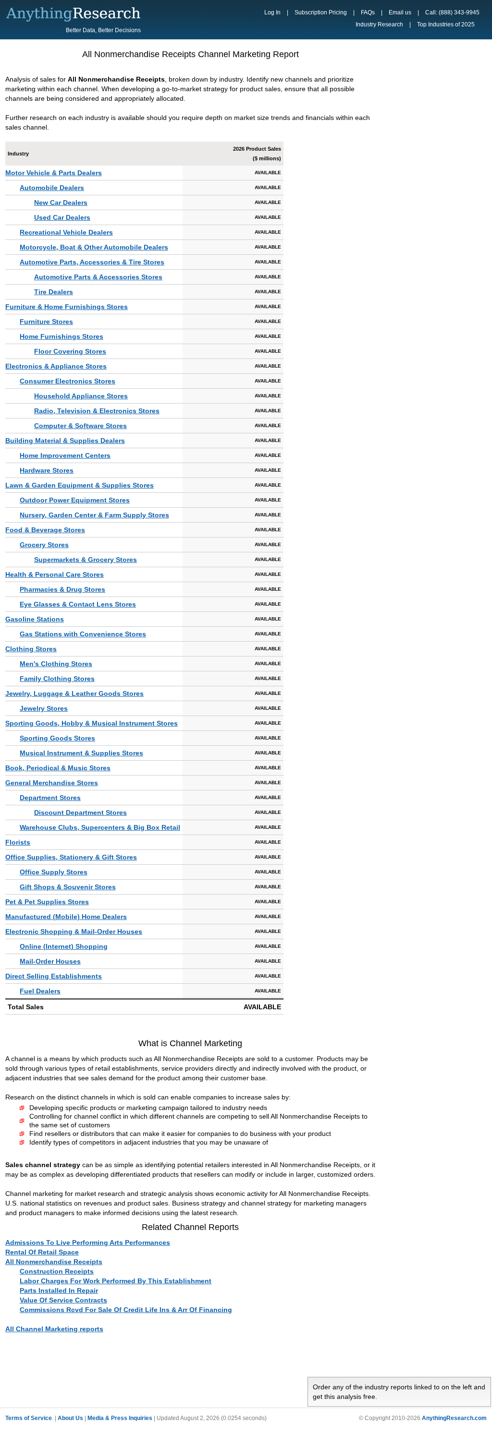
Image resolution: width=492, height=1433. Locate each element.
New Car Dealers (60, 202)
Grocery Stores (44, 545)
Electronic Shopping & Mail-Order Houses (73, 931)
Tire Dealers (53, 292)
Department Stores (50, 797)
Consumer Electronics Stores (67, 381)
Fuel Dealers (40, 991)
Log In (272, 12)
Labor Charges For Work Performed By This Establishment (115, 1281)
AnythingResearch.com (454, 1418)
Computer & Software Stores (80, 426)
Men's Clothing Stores (56, 664)
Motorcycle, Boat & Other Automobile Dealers (94, 247)
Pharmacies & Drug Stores (62, 589)
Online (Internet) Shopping (64, 946)
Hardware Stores (47, 470)
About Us (70, 1418)
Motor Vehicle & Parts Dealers (53, 173)
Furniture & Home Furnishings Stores (66, 306)
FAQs (368, 12)
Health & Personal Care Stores (54, 574)
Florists (17, 842)
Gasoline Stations (34, 619)
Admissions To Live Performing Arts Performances (87, 1242)
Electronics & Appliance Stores (56, 366)
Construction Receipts (57, 1271)
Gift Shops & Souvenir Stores (68, 887)
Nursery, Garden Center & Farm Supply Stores (94, 515)
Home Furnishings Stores (61, 336)
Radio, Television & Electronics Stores (97, 411)
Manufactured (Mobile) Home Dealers (66, 916)
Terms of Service (28, 1418)
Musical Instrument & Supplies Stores (81, 753)
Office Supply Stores (53, 872)
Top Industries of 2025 (446, 24)
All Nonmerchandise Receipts (53, 1262)
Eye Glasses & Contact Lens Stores (78, 604)
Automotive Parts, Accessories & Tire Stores (92, 262)
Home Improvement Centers (65, 455)
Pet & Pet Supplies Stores (47, 902)
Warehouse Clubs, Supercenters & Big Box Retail (100, 827)
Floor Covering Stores (70, 351)
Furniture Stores (46, 321)
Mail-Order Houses (50, 961)
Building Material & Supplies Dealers (65, 440)
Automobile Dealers (52, 187)
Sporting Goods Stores (57, 738)
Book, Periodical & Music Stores (58, 768)
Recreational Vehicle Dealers (66, 232)
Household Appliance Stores (81, 396)
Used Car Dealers (62, 217)
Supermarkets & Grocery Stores (85, 559)
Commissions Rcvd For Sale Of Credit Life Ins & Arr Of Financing (126, 1310)
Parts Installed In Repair (59, 1290)
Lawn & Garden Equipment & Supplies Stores (79, 485)
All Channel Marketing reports (54, 1329)
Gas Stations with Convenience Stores (83, 634)
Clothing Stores (31, 649)
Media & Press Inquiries (119, 1418)
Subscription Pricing (321, 12)
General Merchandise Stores (51, 783)
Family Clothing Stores (57, 678)
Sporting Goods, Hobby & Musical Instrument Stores (91, 723)
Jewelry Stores (44, 708)
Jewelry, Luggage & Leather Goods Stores (74, 693)
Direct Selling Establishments (53, 976)
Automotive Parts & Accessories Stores (98, 277)
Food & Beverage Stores (45, 530)
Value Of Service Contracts (63, 1300)
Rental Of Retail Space (42, 1252)
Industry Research (379, 24)
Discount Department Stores (80, 812)
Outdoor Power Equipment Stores (75, 500)
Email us (400, 12)
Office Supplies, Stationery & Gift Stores (71, 857)
